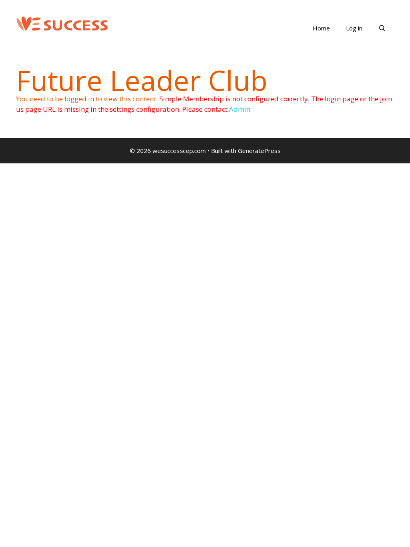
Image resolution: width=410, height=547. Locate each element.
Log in (354, 28)
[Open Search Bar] (382, 28)
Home (321, 28)
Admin (239, 109)
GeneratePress (259, 151)
